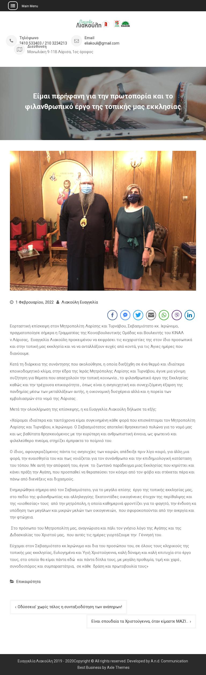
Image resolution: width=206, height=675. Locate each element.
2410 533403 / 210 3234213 (43, 43)
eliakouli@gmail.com (101, 43)
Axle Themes (118, 667)
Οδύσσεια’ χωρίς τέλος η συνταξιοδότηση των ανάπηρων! (70, 606)
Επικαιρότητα (28, 581)
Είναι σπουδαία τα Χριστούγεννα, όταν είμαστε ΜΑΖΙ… (139, 621)
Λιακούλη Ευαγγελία (79, 302)
